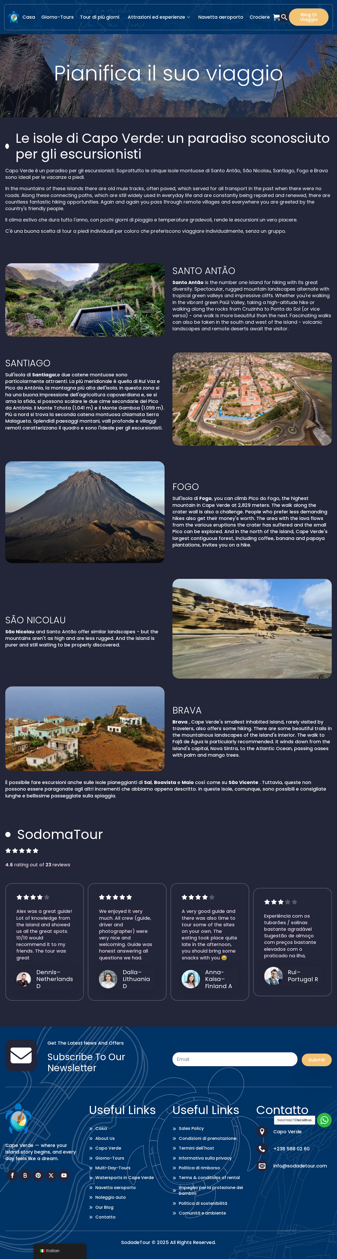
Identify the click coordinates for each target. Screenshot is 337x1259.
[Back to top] (325, 1247)
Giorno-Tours (57, 17)
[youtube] (64, 1175)
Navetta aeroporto (220, 17)
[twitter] (51, 1175)
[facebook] (12, 1175)
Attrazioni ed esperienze (156, 17)
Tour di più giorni (99, 17)
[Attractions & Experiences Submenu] (190, 17)
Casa (28, 17)
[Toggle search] (284, 17)
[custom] (25, 1175)
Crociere (260, 17)
